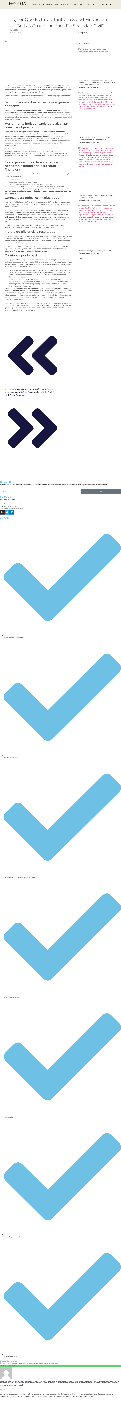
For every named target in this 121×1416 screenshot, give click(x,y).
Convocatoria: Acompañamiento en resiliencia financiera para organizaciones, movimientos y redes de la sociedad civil (96, 82)
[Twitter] (107, 4)
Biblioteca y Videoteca (62, 4)
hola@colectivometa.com (9, 502)
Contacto (80, 4)
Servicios (49, 4)
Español (89, 4)
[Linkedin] (110, 4)
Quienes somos (36, 4)
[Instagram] (103, 4)
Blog (74, 4)
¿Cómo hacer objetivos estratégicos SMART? (95, 251)
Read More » (4, 1389)
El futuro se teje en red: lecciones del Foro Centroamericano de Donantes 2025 (95, 139)
